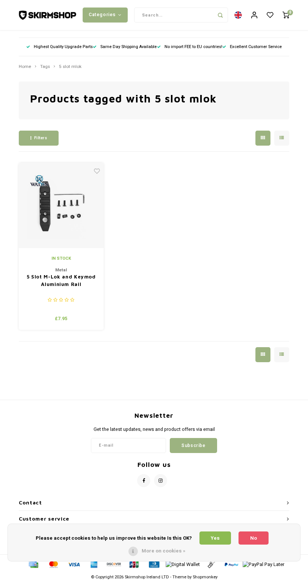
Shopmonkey (205, 577)
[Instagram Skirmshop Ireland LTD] (160, 480)
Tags (45, 67)
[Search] (220, 15)
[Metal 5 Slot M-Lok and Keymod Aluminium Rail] (61, 205)
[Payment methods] (33, 564)
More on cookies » (164, 550)
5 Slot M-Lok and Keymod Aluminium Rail (61, 280)
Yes (215, 538)
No (253, 538)
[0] (285, 15)
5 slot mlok (70, 67)
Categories (102, 14)
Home (25, 67)
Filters (40, 138)
